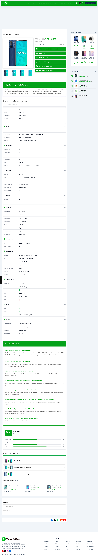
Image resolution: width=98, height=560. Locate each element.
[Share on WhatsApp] (58, 519)
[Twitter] (5, 551)
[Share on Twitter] (55, 519)
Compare (61, 44)
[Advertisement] (46, 17)
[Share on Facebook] (52, 519)
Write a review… (8, 506)
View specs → (7, 491)
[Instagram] (7, 551)
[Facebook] (10, 551)
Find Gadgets (90, 3)
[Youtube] (2, 551)
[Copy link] (64, 519)
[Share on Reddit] (61, 519)
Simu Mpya (43, 44)
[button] (3, 3)
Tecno (16, 480)
